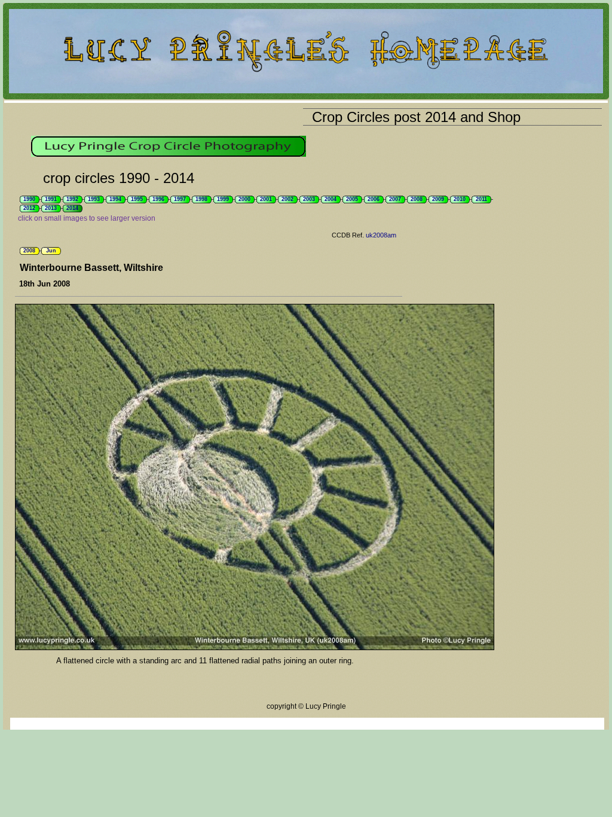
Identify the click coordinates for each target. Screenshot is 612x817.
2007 (395, 199)
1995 (137, 199)
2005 (352, 199)
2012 (29, 208)
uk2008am (381, 235)
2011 (481, 199)
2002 (287, 199)
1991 (51, 199)
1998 (201, 199)
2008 (417, 199)
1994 (115, 199)
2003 (309, 199)
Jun (51, 251)
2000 (244, 199)
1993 (94, 199)
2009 (438, 199)
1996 (158, 199)
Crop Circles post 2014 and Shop (416, 117)
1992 (72, 199)
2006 (374, 199)
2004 (330, 199)
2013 (51, 208)
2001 (266, 199)
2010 (460, 199)
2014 (72, 208)
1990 (29, 199)
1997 (180, 199)
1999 (223, 199)
